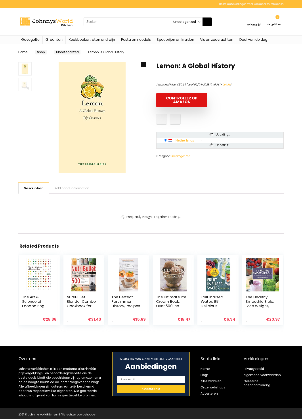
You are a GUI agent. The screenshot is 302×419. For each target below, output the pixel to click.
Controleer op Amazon (181, 100)
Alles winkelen (211, 381)
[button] (143, 64)
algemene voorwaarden (262, 375)
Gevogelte (30, 39)
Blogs (204, 375)
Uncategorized (67, 52)
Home (23, 52)
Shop (41, 52)
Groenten (54, 39)
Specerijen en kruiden (175, 39)
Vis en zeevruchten (216, 39)
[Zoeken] (207, 21)
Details (226, 84)
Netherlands (184, 140)
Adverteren (209, 393)
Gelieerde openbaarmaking (257, 383)
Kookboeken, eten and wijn (92, 39)
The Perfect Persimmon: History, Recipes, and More (126, 303)
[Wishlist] (254, 19)
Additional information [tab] (72, 188)
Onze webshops (213, 387)
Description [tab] (34, 188)
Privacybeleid (254, 369)
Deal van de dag (253, 39)
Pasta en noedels (136, 39)
